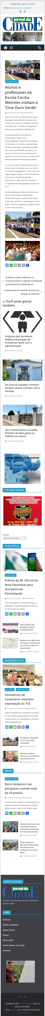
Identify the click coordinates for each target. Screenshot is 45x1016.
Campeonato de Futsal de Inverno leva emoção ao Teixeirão (21, 292)
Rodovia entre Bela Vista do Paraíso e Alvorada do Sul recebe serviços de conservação (30, 644)
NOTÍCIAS (6, 920)
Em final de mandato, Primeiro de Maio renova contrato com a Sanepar (22, 388)
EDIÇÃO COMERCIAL (11, 925)
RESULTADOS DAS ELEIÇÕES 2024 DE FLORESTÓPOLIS (27, 627)
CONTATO (7, 950)
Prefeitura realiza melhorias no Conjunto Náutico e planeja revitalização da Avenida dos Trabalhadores (24, 281)
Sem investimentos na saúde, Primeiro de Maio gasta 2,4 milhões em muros (21, 433)
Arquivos (6, 535)
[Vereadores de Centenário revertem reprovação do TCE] (22, 675)
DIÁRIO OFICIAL (9, 930)
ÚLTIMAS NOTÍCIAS (15, 490)
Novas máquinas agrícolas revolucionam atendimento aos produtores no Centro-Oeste (29, 847)
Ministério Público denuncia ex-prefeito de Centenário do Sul (30, 756)
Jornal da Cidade (22, 689)
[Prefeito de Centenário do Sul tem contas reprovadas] (10, 742)
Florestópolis (10, 575)
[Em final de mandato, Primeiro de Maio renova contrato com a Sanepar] (22, 361)
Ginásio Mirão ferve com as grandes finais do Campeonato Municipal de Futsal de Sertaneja (30, 828)
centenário (10, 689)
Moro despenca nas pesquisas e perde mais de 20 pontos (21, 788)
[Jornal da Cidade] (5, 48)
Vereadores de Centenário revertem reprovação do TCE (19, 699)
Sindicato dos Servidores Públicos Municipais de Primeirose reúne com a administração (18, 341)
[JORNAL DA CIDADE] (21, 888)
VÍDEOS (6, 935)
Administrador (28, 113)
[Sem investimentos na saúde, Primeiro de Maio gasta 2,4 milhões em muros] (22, 406)
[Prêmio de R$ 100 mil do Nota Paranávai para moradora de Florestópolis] (22, 560)
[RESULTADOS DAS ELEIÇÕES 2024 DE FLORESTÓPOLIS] (10, 629)
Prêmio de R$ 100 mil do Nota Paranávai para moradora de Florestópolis (21, 586)
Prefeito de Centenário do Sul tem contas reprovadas (29, 740)
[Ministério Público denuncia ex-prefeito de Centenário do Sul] (10, 758)
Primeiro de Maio (12, 81)
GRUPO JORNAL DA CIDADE (13, 945)
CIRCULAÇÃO (8, 940)
